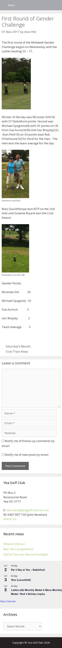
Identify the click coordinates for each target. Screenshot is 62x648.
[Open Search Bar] (57, 5)
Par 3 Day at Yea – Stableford (28, 569)
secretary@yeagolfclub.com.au (28, 510)
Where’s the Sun (14, 544)
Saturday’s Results (18, 346)
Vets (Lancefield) (21, 580)
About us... (10, 519)
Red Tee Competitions (18, 549)
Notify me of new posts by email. (27, 455)
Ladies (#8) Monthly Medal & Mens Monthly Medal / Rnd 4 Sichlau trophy (36, 592)
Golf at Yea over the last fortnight (25, 554)
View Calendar (8, 601)
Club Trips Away (17, 351)
